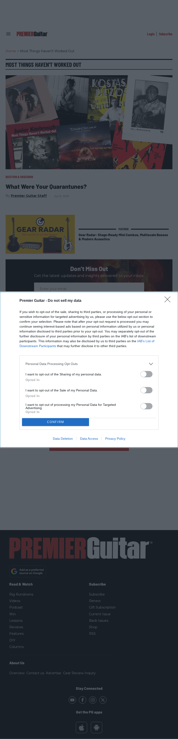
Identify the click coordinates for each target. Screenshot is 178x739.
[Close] (169, 300)
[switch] (146, 374)
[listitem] (89, 363)
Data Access (89, 438)
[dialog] (89, 369)
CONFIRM (55, 422)
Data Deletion (63, 438)
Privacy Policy (115, 438)
